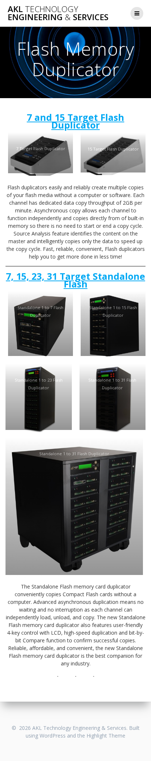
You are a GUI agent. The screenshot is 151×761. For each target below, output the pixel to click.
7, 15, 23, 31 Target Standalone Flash (75, 280)
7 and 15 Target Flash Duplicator (75, 121)
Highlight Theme (105, 735)
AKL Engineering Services (58, 13)
